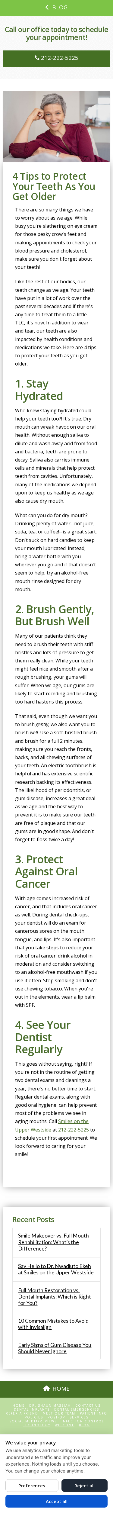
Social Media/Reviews (33, 1421)
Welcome (64, 1425)
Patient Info (93, 1413)
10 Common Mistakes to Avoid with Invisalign (53, 1324)
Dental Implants (32, 1410)
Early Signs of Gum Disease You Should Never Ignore (54, 1348)
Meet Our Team (59, 1413)
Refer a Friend (22, 1413)
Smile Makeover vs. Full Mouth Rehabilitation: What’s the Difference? (53, 1241)
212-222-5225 (58, 58)
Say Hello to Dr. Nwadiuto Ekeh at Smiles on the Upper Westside (56, 1269)
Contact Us (88, 1406)
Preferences (31, 1485)
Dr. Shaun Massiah (50, 1406)
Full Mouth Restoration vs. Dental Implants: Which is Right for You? (54, 1296)
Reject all (84, 1485)
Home (19, 1406)
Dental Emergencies (76, 1410)
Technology (36, 1425)
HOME (61, 1388)
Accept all (56, 1501)
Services (79, 1417)
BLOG (59, 7)
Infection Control (82, 1421)
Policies (34, 1417)
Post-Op (56, 1417)
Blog (84, 1425)
